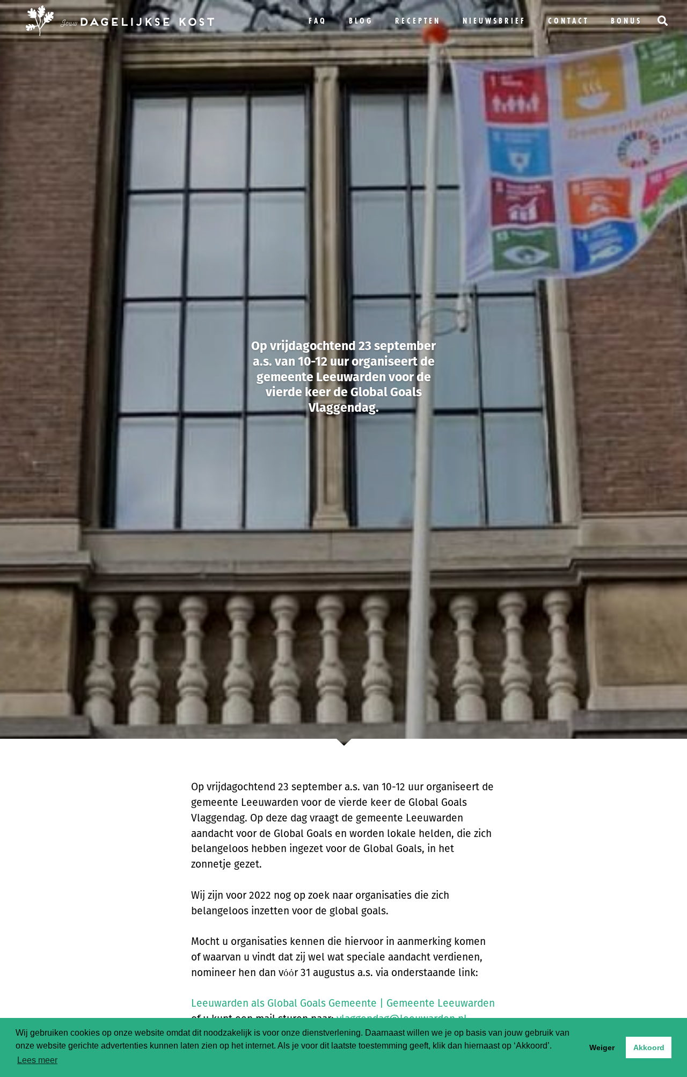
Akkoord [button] (648, 1047)
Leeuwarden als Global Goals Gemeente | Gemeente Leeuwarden (343, 1003)
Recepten (418, 20)
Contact (568, 20)
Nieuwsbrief (494, 20)
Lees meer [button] (37, 1060)
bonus (626, 20)
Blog (361, 20)
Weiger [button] (602, 1047)
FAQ (318, 20)
